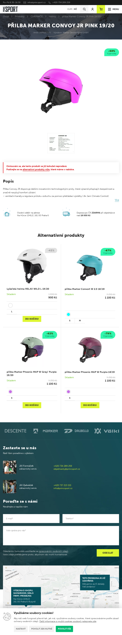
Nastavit (21, 629)
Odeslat (108, 553)
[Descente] (15, 431)
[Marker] (45, 431)
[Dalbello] (76, 431)
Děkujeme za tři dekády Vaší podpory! (93, 582)
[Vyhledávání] (84, 9)
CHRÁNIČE (37, 16)
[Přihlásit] (92, 9)
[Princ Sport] (10, 9)
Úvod (6, 16)
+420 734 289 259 (61, 2)
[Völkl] (106, 431)
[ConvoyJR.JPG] (61, 143)
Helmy (52, 16)
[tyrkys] (68, 314)
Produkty (20, 16)
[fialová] (10, 391)
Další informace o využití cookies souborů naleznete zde (67, 621)
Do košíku (32, 319)
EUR (70, 9)
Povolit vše (64, 629)
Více (117, 200)
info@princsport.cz (37, 2)
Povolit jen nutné (41, 629)
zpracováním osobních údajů (53, 551)
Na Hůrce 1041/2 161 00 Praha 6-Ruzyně (24, 596)
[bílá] (10, 305)
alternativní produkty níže (36, 169)
